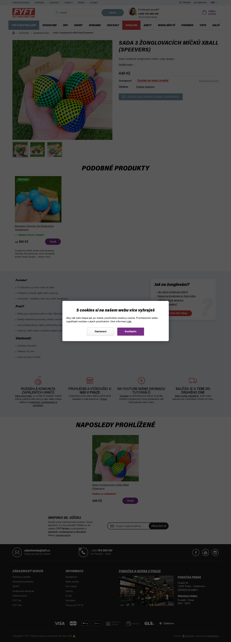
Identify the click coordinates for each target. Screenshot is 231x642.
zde (129, 321)
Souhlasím (130, 331)
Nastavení (100, 331)
